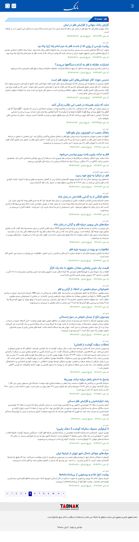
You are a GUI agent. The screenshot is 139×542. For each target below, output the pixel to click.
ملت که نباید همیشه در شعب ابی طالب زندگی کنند (80, 105)
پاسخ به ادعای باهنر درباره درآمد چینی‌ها (86, 379)
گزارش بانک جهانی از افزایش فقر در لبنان (86, 25)
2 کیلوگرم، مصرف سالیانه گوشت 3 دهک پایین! (82, 429)
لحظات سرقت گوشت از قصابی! (91, 345)
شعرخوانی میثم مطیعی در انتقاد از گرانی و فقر (83, 289)
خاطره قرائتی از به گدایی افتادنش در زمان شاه (83, 197)
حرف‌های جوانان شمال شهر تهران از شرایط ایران (82, 453)
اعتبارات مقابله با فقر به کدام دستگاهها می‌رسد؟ (82, 65)
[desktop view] (14, 6)
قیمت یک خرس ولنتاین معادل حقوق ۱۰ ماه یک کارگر (79, 268)
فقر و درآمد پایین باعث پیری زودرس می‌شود (84, 154)
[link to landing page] (71, 6)
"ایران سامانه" (63, 527)
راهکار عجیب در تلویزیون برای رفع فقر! (87, 133)
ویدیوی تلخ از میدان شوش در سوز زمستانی (84, 317)
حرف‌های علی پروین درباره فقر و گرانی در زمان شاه (81, 225)
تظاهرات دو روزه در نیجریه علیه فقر (89, 250)
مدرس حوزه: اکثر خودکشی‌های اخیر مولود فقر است (80, 80)
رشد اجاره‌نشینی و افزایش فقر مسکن (88, 401)
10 (53, 494)
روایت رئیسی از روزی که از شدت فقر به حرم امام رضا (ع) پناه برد (73, 46)
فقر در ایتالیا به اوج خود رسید (92, 176)
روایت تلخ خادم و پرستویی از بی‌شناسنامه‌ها (84, 475)
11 (58, 494)
